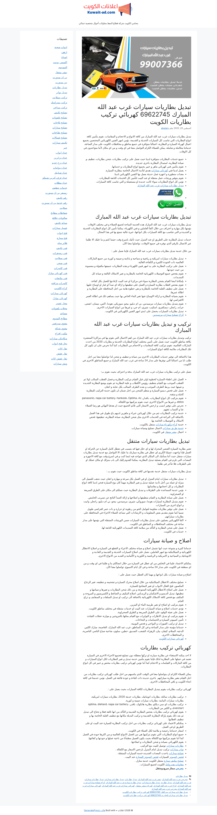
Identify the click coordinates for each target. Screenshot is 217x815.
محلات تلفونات (59, 308)
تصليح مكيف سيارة (174, 760)
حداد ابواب (61, 152)
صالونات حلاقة (59, 218)
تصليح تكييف (60, 112)
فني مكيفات (61, 278)
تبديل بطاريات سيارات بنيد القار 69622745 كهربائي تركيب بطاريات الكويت (155, 792)
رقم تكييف (61, 197)
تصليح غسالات (59, 137)
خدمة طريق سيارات (173, 428)
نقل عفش (61, 353)
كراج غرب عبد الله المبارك (165, 785)
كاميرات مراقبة (59, 283)
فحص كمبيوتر (176, 756)
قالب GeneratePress (94, 810)
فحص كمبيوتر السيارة (147, 756)
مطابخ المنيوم (60, 318)
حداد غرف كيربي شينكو (55, 177)
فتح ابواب (62, 233)
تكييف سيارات (59, 142)
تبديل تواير (61, 92)
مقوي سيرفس (59, 323)
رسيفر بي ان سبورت (56, 192)
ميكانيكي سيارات (58, 338)
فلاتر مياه (62, 243)
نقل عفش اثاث (59, 358)
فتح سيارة (62, 238)
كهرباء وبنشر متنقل (144, 785)
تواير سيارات (177, 749)
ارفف (64, 52)
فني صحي (62, 263)
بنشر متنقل (171, 432)
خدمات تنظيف (59, 187)
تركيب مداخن (60, 107)
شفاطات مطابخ (59, 213)
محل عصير (61, 303)
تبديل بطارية (166, 782)
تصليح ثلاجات (60, 122)
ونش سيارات (60, 363)
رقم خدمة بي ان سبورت (54, 202)
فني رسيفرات (60, 253)
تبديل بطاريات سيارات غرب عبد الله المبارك (160, 185)
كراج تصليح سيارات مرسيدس (168, 314)
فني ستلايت (61, 258)
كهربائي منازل (60, 298)
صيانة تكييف (61, 223)
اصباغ (64, 57)
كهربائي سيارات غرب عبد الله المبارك (118, 785)
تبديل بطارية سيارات (151, 782)
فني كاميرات (60, 268)
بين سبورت (61, 82)
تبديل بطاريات (182, 776)
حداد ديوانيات (60, 167)
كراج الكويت (60, 288)
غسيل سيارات (59, 228)
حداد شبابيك (60, 172)
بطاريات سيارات (175, 745)
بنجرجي (180, 768)
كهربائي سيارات (159, 170)
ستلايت (63, 207)
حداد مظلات (60, 182)
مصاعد (63, 313)
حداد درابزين (60, 157)
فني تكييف (61, 248)
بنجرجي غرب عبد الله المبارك (175, 779)
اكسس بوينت (60, 62)
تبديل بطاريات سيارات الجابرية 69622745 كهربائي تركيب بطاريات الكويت (155, 795)
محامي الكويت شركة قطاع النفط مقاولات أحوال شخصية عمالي (108, 23)
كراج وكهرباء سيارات (166, 424)
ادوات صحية (60, 47)
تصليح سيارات (176, 753)
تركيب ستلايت (59, 97)
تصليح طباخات (59, 132)
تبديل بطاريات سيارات (114, 779)
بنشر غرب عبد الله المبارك (149, 779)
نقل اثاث (62, 348)
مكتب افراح (61, 333)
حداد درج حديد (59, 162)
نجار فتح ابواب (59, 343)
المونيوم (62, 67)
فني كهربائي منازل (57, 273)
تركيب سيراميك (59, 102)
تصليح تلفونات (59, 117)
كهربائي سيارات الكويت (171, 638)
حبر (65, 147)
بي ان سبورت (60, 77)
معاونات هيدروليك (174, 764)
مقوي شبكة (61, 328)
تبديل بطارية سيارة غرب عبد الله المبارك (123, 782)
